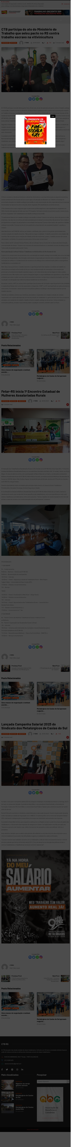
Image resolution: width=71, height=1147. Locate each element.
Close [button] (52, 116)
